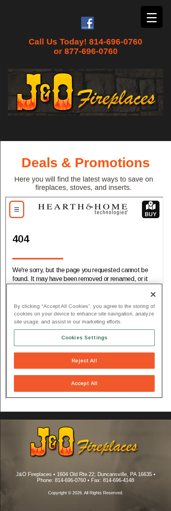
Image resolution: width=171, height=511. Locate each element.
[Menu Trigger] (152, 17)
